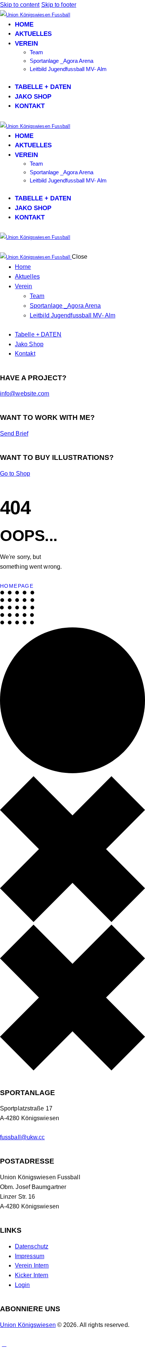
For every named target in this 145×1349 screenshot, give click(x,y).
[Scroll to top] (4, 1344)
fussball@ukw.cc (22, 1137)
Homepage (16, 586)
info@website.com (24, 393)
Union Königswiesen (28, 1325)
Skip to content (20, 4)
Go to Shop (15, 473)
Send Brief (14, 433)
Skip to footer (58, 4)
